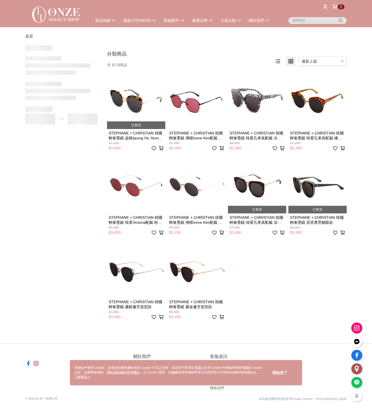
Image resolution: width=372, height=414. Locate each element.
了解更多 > (82, 377)
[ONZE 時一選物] (55, 14)
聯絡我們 (217, 388)
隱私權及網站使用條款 (123, 372)
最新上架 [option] (309, 61)
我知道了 (280, 372)
